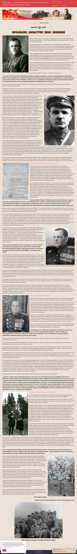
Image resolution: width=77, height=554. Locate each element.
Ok (4, 550)
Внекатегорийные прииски (59, 551)
